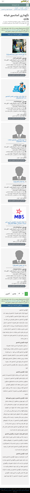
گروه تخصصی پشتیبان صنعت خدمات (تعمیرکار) (17, 141)
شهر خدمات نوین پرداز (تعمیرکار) (15, 54)
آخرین (8, 293)
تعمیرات (16, 8)
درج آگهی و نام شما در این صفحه (13, 30)
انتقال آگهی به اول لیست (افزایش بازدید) (16, 75)
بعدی (14, 293)
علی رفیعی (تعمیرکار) (18, 265)
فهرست (21, 8)
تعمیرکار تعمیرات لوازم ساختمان (20, 9)
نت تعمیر (27, 8)
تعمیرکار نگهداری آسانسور (6, 9)
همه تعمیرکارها (15, 5)
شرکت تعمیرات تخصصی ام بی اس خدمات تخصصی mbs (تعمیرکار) (15, 223)
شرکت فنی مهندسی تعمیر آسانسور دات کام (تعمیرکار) (16, 97)
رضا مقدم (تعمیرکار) (18, 182)
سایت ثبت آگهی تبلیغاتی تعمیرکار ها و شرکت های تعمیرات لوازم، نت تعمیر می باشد (14, 489)
